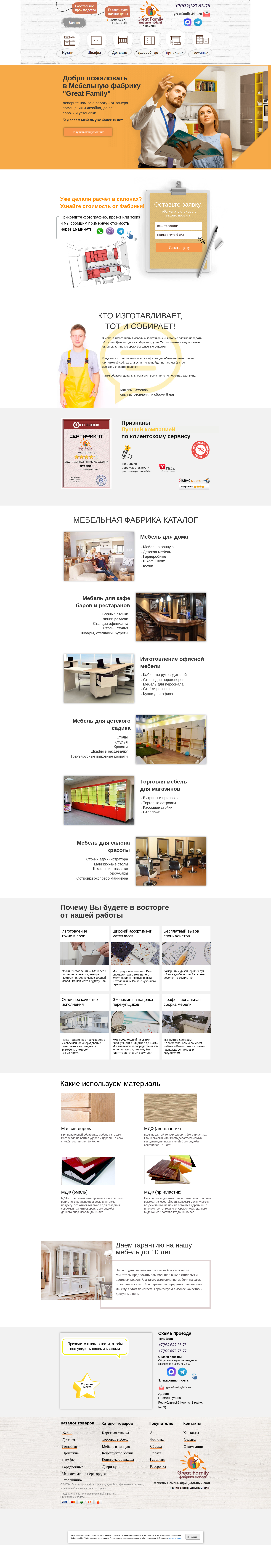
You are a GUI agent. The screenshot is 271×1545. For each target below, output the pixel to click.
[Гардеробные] (147, 57)
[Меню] (74, 28)
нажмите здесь (175, 1538)
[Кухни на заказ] (68, 57)
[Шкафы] (94, 57)
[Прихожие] (174, 57)
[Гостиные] (200, 58)
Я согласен (192, 1537)
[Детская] (120, 57)
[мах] (187, 25)
